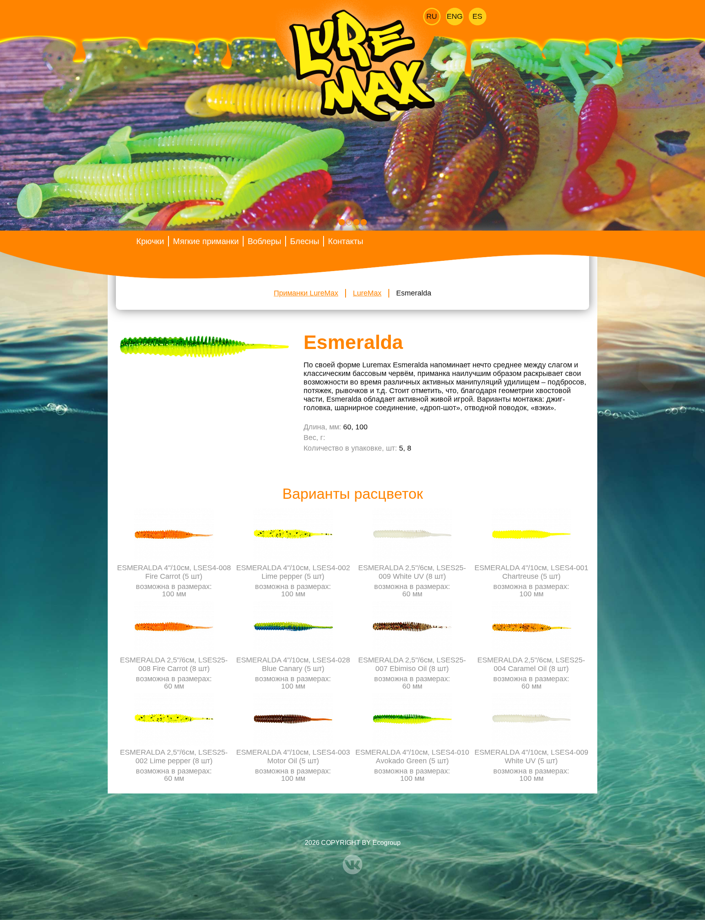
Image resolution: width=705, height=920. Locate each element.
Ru (431, 16)
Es (477, 16)
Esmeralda (413, 293)
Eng (455, 16)
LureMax (367, 293)
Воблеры (264, 241)
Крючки (150, 241)
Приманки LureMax (306, 293)
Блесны (304, 241)
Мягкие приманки (206, 241)
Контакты (345, 241)
